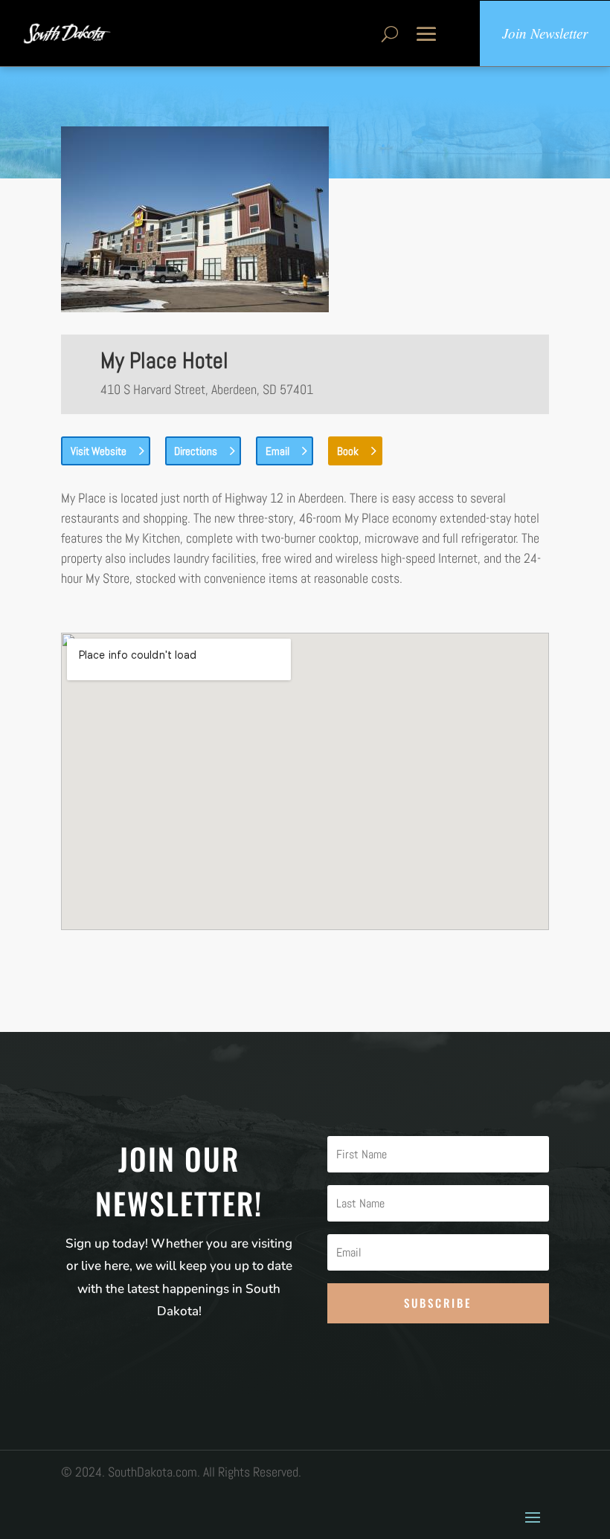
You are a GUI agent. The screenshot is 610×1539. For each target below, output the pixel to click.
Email (277, 451)
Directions (195, 451)
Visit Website (98, 451)
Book (348, 451)
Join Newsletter (545, 33)
